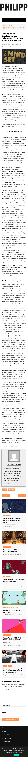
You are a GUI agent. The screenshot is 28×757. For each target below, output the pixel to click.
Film (5, 515)
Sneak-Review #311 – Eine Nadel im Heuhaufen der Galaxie (12, 520)
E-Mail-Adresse (6, 705)
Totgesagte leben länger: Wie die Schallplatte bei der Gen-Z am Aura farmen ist (13, 670)
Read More (22, 755)
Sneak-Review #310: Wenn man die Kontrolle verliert (14, 551)
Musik (10, 666)
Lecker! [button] (16, 755)
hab (12, 446)
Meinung (9, 46)
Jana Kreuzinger (7, 583)
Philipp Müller (8, 614)
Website (4, 712)
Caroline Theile (8, 554)
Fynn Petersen (8, 675)
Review (12, 489)
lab (16, 446)
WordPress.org (6, 741)
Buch (5, 489)
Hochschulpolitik (7, 607)
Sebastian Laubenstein (10, 524)
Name (3, 698)
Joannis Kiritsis (6, 44)
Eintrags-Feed (5, 734)
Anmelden (4, 731)
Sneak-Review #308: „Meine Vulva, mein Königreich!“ (12, 639)
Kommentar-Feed (6, 738)
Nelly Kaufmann (7, 587)
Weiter (21, 495)
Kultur (4, 46)
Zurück (6, 495)
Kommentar (5, 689)
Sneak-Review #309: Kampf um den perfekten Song (13, 580)
